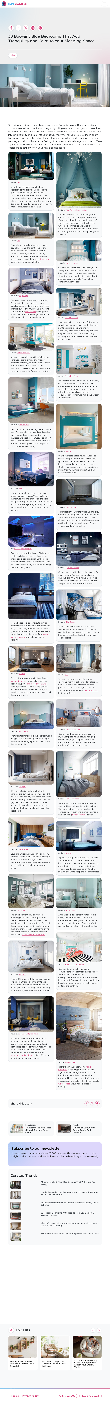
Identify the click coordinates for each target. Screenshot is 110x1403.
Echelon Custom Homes (74, 964)
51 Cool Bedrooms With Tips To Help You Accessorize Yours (70, 1233)
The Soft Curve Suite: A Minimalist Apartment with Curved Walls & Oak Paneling (69, 1224)
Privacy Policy (30, 1396)
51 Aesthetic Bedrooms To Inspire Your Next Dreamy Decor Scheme (69, 1203)
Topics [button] (15, 1396)
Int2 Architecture (73, 729)
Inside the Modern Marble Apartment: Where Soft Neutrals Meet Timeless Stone (69, 1193)
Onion (68, 451)
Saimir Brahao (73, 568)
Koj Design (23, 296)
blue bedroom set (19, 681)
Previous (93, 1330)
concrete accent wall (37, 684)
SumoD (22, 489)
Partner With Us (67, 1396)
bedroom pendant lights (22, 1055)
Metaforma (23, 849)
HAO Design (23, 731)
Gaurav (22, 674)
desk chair (44, 259)
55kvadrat (21, 910)
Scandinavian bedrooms (33, 934)
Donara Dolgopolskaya (28, 1034)
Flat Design (70, 622)
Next (99, 1330)
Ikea (18, 182)
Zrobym (22, 787)
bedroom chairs (91, 690)
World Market (70, 1062)
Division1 (69, 853)
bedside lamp (78, 815)
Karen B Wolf (71, 910)
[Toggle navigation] (104, 3)
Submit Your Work (90, 1396)
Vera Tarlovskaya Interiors (76, 210)
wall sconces (64, 1084)
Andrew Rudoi (72, 263)
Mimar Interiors (73, 507)
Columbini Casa (23, 353)
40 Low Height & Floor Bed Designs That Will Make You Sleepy (68, 1183)
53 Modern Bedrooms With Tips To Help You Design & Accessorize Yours (67, 1214)
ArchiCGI (22, 975)
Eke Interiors (24, 425)
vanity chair (30, 311)
